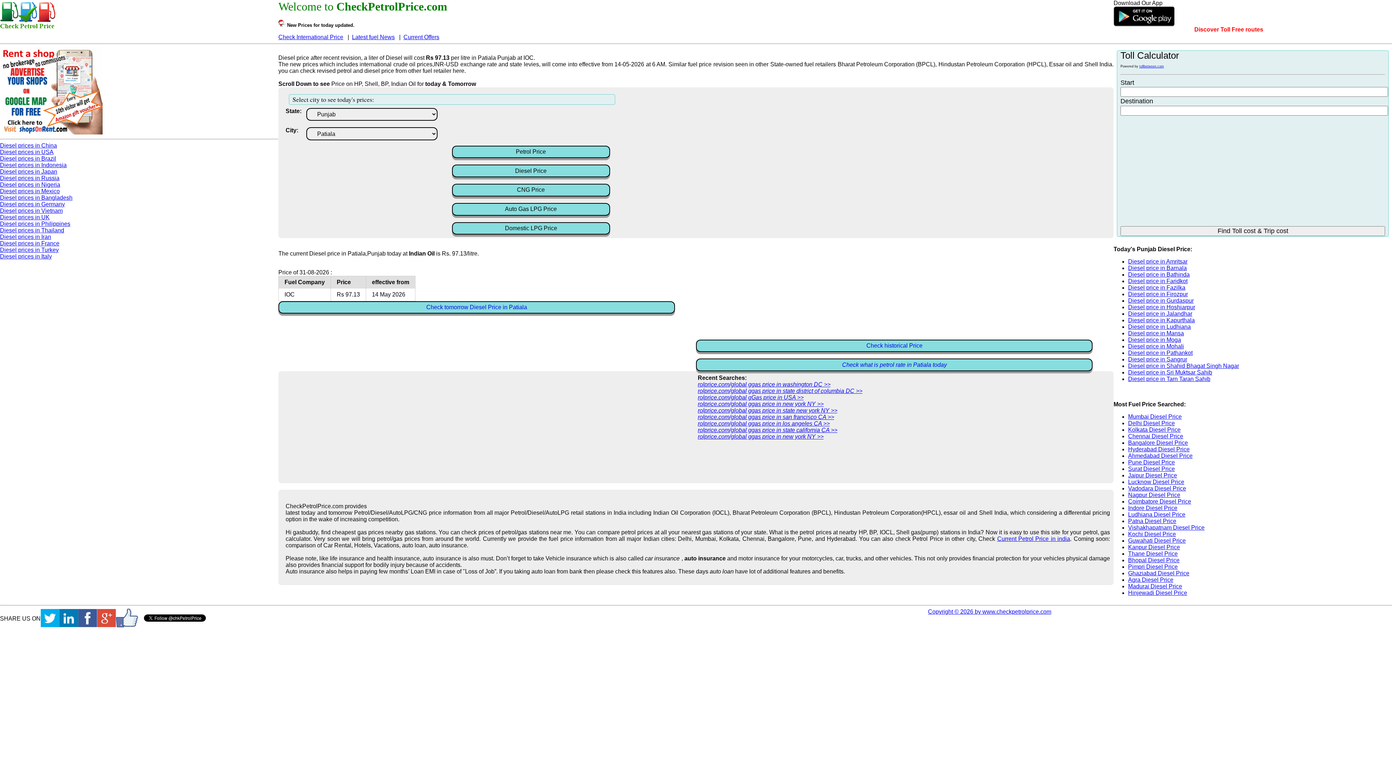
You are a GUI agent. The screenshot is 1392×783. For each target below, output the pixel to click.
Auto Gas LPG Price (531, 209)
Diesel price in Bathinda (1159, 275)
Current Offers (421, 37)
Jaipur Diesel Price (1152, 475)
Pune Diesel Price (1151, 462)
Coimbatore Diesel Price (1159, 501)
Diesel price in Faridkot (1158, 281)
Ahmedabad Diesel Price (1160, 456)
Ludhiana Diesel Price (1156, 514)
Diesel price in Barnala (1157, 268)
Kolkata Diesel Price (1154, 430)
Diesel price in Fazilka (1156, 288)
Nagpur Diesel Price (1154, 495)
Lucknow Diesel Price (1156, 482)
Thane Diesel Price (1153, 554)
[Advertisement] (510, 126)
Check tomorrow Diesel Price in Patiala (476, 307)
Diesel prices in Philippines (35, 224)
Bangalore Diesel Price (1158, 443)
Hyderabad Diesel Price (1159, 449)
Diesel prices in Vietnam (31, 211)
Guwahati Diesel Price (1157, 541)
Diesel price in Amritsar (1158, 261)
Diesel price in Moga (1154, 340)
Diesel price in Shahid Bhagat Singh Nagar (1183, 366)
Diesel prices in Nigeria (30, 185)
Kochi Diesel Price (1152, 534)
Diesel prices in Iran (25, 237)
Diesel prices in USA (27, 152)
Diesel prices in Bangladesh (36, 198)
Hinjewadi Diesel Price (1157, 593)
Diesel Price (531, 171)
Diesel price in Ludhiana (1159, 327)
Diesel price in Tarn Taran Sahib (1169, 379)
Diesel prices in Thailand (32, 230)
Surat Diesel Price (1151, 469)
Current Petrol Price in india (1033, 539)
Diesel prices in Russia (29, 178)
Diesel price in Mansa (1156, 333)
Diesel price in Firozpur (1158, 294)
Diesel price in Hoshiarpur (1161, 307)
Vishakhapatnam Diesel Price (1166, 528)
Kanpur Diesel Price (1154, 547)
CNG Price (531, 190)
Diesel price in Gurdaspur (1161, 301)
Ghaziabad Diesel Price (1158, 573)
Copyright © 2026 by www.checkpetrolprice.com (989, 612)
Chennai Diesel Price (1155, 436)
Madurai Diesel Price (1155, 586)
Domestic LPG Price (531, 228)
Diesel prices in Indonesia (33, 165)
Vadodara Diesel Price (1157, 488)
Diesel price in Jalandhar (1160, 314)
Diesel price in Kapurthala (1161, 320)
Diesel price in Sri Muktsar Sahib (1170, 372)
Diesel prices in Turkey (29, 250)
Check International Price (310, 37)
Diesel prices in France (29, 243)
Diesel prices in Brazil (28, 159)
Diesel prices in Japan (28, 172)
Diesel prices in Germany (32, 204)
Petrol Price (531, 152)
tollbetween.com (1151, 66)
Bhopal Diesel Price (1154, 560)
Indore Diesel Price (1152, 508)
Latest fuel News (373, 37)
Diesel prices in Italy (26, 256)
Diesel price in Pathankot (1160, 353)
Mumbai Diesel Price (1155, 417)
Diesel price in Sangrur (1157, 359)
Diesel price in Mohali (1156, 346)
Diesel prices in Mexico (30, 191)
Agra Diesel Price (1150, 580)
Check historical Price (894, 346)
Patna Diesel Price (1152, 521)
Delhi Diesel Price (1151, 423)
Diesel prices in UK (25, 217)
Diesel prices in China (28, 145)
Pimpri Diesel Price (1153, 567)
